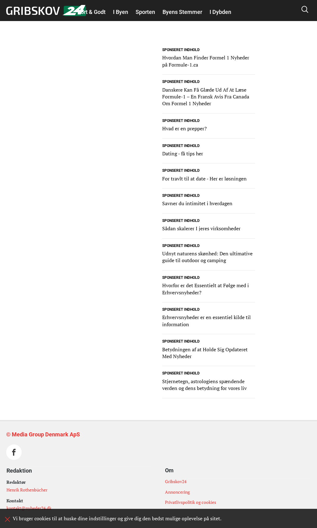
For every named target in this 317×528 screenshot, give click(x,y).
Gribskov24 (175, 481)
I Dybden (220, 12)
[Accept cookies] (7, 519)
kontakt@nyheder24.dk (29, 508)
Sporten (145, 12)
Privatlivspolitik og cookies (190, 502)
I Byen (120, 12)
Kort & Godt (91, 12)
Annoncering (177, 492)
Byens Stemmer (182, 12)
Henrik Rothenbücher (27, 490)
